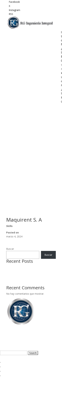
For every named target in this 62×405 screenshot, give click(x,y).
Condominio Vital (15, 271)
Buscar (10, 248)
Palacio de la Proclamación (21, 283)
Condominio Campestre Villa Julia (24, 275)
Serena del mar (14, 267)
